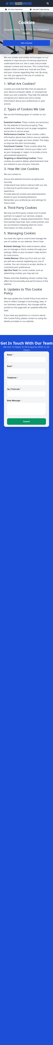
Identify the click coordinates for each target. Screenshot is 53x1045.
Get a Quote (26, 43)
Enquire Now (26, 328)
